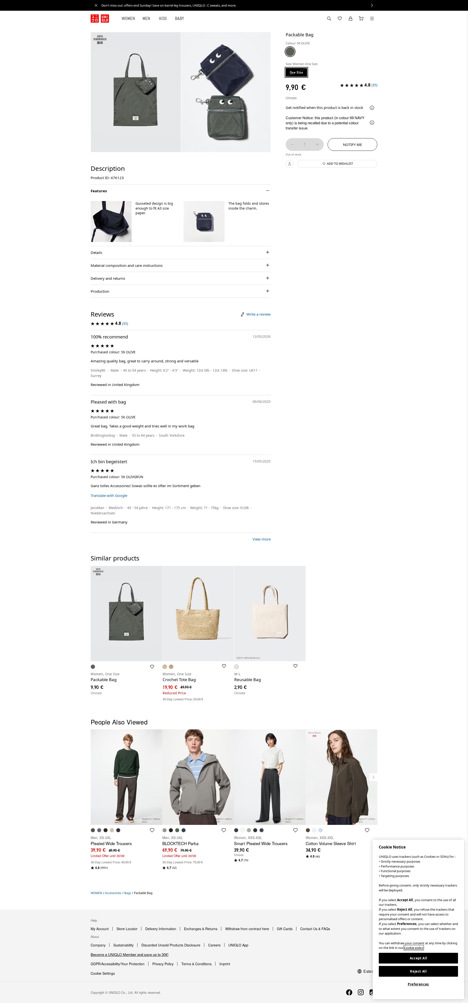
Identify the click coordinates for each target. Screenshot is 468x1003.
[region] (418, 919)
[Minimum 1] (292, 144)
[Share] (289, 164)
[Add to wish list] (152, 666)
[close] (96, 5)
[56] (290, 51)
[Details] (372, 107)
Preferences (418, 984)
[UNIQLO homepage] (100, 18)
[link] (239, 5)
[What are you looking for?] (329, 18)
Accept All (418, 958)
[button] (111, 221)
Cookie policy (413, 947)
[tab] (128, 18)
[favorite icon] (152, 830)
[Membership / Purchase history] (350, 18)
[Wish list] (339, 18)
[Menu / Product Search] (372, 18)
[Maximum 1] (317, 144)
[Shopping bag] (361, 18)
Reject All (418, 971)
